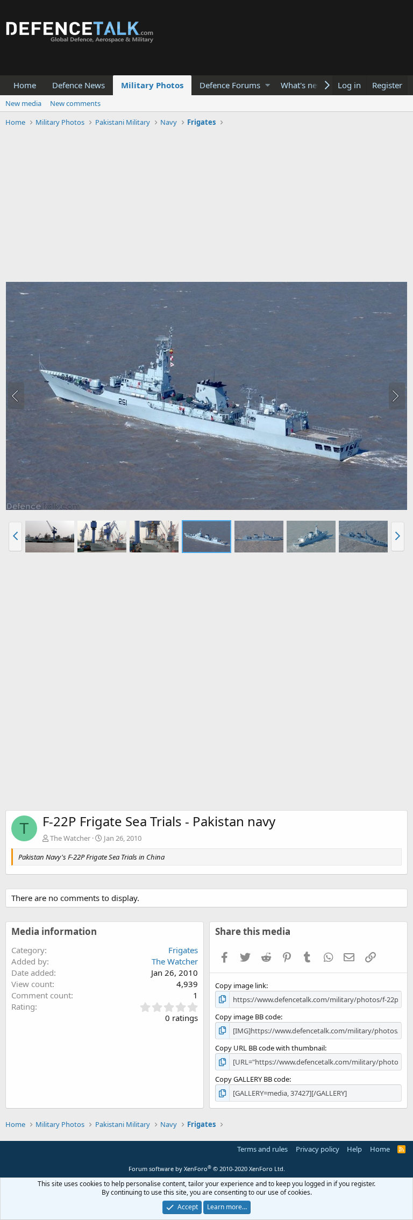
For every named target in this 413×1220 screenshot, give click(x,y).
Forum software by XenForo (207, 1169)
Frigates (183, 950)
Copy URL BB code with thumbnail (270, 1048)
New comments (75, 103)
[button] (267, 85)
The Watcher (70, 838)
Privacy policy (317, 1149)
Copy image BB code (248, 1017)
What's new (302, 85)
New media (23, 103)
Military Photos (152, 85)
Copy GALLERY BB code (252, 1079)
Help (354, 1149)
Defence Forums (230, 85)
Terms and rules (262, 1149)
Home (24, 85)
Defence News (78, 85)
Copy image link (240, 985)
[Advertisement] (206, 206)
